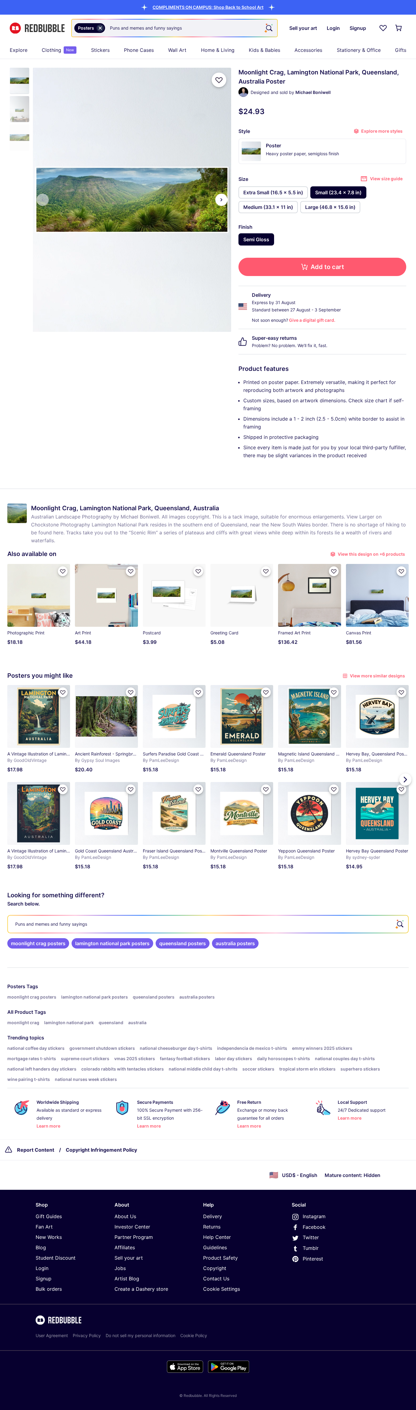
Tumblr (311, 1248)
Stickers (100, 50)
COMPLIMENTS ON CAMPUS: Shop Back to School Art (208, 7)
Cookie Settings (221, 1289)
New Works (49, 1237)
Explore (18, 50)
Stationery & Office (359, 50)
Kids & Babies (264, 50)
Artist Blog (127, 1278)
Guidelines (215, 1247)
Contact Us (216, 1278)
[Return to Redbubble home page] (37, 28)
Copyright (214, 1268)
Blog (41, 1247)
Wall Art (177, 50)
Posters (16, 986)
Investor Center (132, 1227)
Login (42, 1268)
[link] (38, 943)
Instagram (314, 1216)
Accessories (308, 50)
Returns (211, 1227)
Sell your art (129, 1258)
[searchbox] (208, 924)
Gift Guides (49, 1216)
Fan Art (44, 1227)
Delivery (212, 1216)
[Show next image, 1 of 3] (221, 200)
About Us (125, 1216)
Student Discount (56, 1258)
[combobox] (174, 28)
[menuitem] (18, 50)
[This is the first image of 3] (43, 200)
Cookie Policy (193, 1335)
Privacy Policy (87, 1335)
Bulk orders (49, 1289)
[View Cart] (399, 28)
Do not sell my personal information (140, 1335)
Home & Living (217, 50)
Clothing (58, 50)
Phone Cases (139, 50)
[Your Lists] (383, 28)
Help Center (217, 1237)
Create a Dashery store (141, 1289)
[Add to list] (219, 80)
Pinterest (313, 1259)
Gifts (400, 50)
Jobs (120, 1268)
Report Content (35, 1150)
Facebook (314, 1227)
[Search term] (269, 28)
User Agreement (52, 1335)
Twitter (311, 1237)
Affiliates (125, 1247)
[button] (208, 7)
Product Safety (220, 1258)
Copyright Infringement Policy (101, 1150)
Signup (43, 1278)
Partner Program (134, 1237)
